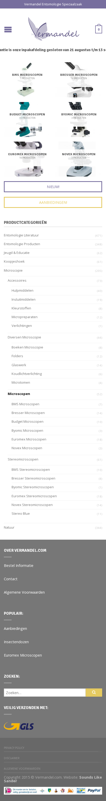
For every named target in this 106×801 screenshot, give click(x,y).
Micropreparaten (25, 317)
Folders (17, 356)
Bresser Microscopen (28, 412)
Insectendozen (16, 641)
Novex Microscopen (27, 448)
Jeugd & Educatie (17, 252)
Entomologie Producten (22, 244)
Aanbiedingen (15, 628)
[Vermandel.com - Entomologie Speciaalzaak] (53, 27)
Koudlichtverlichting (27, 373)
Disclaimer (12, 758)
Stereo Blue (21, 513)
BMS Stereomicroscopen (31, 469)
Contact (10, 578)
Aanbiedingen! (53, 202)
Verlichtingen (22, 325)
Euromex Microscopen (29, 439)
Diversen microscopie (24, 337)
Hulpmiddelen (22, 290)
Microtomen (21, 382)
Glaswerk (19, 365)
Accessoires (17, 280)
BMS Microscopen (25, 404)
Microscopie (13, 270)
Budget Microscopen (27, 421)
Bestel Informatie (18, 565)
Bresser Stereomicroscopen (33, 478)
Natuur (9, 527)
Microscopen (19, 393)
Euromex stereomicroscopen (34, 496)
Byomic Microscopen (27, 430)
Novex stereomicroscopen (32, 504)
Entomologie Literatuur (21, 235)
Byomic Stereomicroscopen (33, 487)
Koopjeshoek (14, 261)
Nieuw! (53, 186)
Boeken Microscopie (27, 347)
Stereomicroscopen (23, 459)
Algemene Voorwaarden (24, 592)
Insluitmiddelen (24, 299)
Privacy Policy (14, 748)
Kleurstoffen (21, 308)
